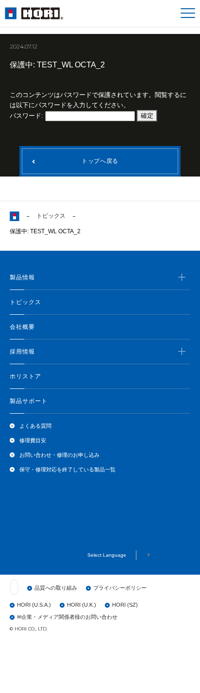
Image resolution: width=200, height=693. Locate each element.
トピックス (51, 215)
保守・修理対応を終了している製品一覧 (67, 469)
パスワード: (27, 115)
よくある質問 (35, 426)
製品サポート (29, 401)
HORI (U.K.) (81, 605)
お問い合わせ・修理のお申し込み (59, 455)
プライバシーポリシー (120, 588)
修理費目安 (32, 440)
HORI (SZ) (125, 605)
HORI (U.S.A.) (34, 605)
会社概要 (22, 326)
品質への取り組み (55, 588)
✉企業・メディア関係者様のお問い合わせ (67, 617)
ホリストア (25, 376)
